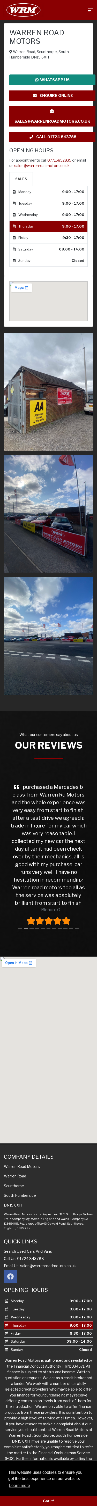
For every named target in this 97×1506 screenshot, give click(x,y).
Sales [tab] (21, 179)
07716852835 (59, 160)
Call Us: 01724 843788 (24, 1258)
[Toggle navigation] (90, 9)
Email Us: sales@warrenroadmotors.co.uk (40, 1266)
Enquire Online (56, 95)
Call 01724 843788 (55, 137)
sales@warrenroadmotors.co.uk (52, 121)
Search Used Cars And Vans (28, 1251)
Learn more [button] (19, 1485)
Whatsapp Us (54, 80)
